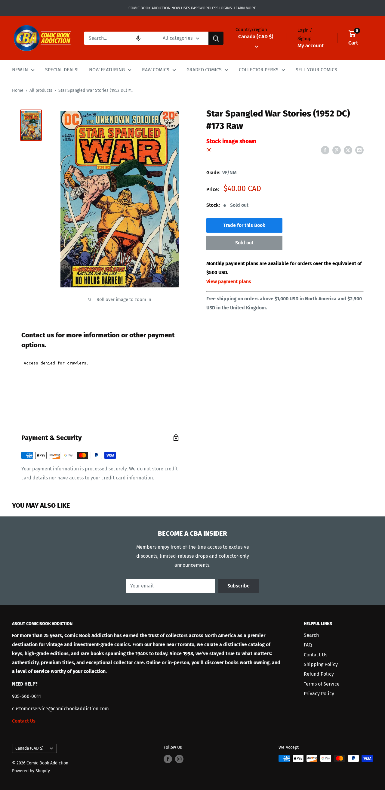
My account (310, 45)
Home (17, 90)
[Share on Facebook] (325, 149)
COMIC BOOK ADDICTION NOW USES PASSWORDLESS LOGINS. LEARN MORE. (192, 8)
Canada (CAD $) (29, 748)
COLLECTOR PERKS (259, 70)
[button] (138, 38)
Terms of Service (322, 684)
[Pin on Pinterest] (336, 149)
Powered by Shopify (31, 770)
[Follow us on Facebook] (168, 759)
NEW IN (20, 70)
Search (311, 635)
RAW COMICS (155, 70)
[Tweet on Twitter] (348, 149)
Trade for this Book (244, 225)
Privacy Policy (319, 693)
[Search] (215, 38)
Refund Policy (319, 674)
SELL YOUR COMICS (316, 70)
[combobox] (119, 38)
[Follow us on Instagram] (179, 759)
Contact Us (315, 655)
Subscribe (238, 586)
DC (208, 150)
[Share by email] (359, 149)
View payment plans (228, 281)
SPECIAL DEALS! (62, 70)
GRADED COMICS (204, 70)
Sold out (244, 243)
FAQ (308, 645)
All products (40, 90)
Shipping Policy (321, 664)
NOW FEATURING (107, 70)
